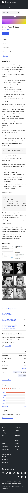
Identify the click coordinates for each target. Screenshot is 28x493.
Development (7, 52)
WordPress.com (7, 454)
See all (24, 406)
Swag (17, 449)
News (3, 430)
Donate (18, 446)
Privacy (4, 435)
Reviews (5, 44)
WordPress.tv (6, 449)
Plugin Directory (6, 7)
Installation (6, 48)
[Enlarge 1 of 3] (11, 248)
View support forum (7, 418)
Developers (5, 446)
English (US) (23, 368)
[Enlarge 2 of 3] (24, 248)
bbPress (5, 459)
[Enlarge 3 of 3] (24, 263)
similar (24, 375)
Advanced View (6, 380)
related (20, 375)
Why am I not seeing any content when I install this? (9, 319)
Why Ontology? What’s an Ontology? (7, 313)
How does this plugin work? (9, 309)
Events (17, 443)
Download (5, 33)
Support (5, 56)
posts (24, 372)
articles (15, 372)
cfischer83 (7, 29)
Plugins (17, 433)
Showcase (18, 427)
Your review (5, 406)
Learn (3, 441)
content (20, 372)
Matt (4, 457)
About (3, 427)
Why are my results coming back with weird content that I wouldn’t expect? (9, 326)
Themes (17, 430)
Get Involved (18, 441)
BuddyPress (6, 462)
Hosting (4, 433)
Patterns (17, 435)
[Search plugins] (18, 12)
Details (5, 39)
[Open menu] (25, 2)
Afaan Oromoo (9, 469)
